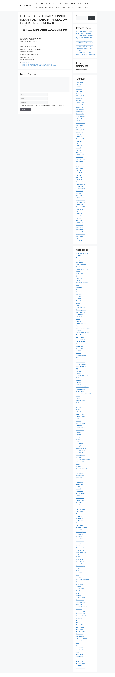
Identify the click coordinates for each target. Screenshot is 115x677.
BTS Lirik (78, 296)
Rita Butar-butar (80, 548)
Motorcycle (79, 495)
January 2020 (80, 179)
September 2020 (80, 166)
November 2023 (80, 111)
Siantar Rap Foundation (82, 579)
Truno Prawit (79, 634)
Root (77, 554)
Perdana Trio (79, 518)
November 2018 (80, 202)
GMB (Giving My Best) (82, 375)
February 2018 (80, 222)
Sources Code (80, 600)
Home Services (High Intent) (83, 393)
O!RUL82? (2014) (80, 509)
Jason (77, 418)
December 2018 (80, 200)
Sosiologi (78, 595)
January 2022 (79, 132)
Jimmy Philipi (79, 425)
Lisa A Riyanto (80, 461)
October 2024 (80, 107)
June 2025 (79, 98)
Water (53, 3)
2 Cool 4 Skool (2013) (82, 253)
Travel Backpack (80, 627)
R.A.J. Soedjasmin (81, 532)
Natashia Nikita (80, 500)
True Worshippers (80, 631)
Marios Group (79, 473)
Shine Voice (79, 572)
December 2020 (80, 159)
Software (78, 586)
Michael (78, 486)
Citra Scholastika (80, 314)
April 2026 (79, 91)
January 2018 (79, 225)
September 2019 (80, 188)
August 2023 (79, 118)
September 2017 (80, 234)
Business (78, 298)
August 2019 (79, 191)
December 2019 (80, 182)
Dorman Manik (80, 346)
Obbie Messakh (80, 511)
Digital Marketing (80, 339)
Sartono (78, 568)
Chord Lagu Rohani (81, 310)
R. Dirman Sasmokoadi (82, 527)
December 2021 (80, 134)
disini (49, 35)
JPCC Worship (80, 430)
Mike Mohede (79, 491)
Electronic (78, 353)
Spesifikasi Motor (80, 602)
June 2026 (79, 86)
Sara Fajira (79, 563)
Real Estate (79, 543)
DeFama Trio (79, 330)
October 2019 (79, 186)
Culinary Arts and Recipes (40, 7)
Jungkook (78, 434)
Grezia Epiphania (80, 382)
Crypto (78, 325)
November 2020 (80, 161)
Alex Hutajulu (79, 262)
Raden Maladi (80, 536)
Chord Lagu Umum (81, 312)
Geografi (78, 373)
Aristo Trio (79, 278)
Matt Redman (79, 482)
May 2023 (79, 120)
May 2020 (79, 175)
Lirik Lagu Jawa (80, 452)
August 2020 (79, 168)
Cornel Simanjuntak (81, 323)
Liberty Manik (79, 446)
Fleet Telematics (80, 362)
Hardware (78, 384)
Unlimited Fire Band (81, 638)
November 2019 (80, 184)
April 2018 (78, 218)
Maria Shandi (79, 470)
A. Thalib (78, 255)
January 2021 (79, 157)
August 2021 (79, 141)
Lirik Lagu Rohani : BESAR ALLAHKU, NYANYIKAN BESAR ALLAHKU (37, 64)
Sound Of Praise (80, 597)
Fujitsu (78, 369)
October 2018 (79, 204)
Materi (78, 480)
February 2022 (80, 129)
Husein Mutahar (80, 400)
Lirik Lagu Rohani (25, 62)
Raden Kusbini (80, 534)
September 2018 (80, 207)
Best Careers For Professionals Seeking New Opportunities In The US (85, 37)
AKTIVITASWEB (26, 5)
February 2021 (80, 154)
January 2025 (79, 105)
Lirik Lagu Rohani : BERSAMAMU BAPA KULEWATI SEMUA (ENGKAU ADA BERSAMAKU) (41, 65)
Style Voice (79, 604)
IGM (77, 405)
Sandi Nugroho (80, 561)
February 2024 (80, 109)
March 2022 (79, 127)
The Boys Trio (79, 620)
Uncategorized (80, 636)
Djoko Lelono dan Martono (83, 344)
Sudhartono (79, 609)
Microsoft (78, 489)
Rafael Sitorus (80, 538)
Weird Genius (79, 654)
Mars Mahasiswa (80, 475)
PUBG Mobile (79, 525)
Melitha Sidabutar (81, 484)
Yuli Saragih (79, 665)
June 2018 (79, 213)
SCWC (77, 570)
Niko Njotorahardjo (81, 504)
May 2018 (78, 216)
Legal (77, 441)
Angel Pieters (79, 273)
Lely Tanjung (79, 443)
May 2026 (79, 89)
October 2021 (79, 136)
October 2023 (80, 114)
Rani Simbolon (80, 541)
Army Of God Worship (82, 282)
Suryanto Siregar (80, 611)
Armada (78, 280)
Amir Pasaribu (80, 267)
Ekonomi (78, 350)
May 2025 (78, 100)
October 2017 (79, 231)
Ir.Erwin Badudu (80, 412)
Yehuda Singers (80, 661)
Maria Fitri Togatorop (81, 468)
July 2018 (78, 211)
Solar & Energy (71, 7)
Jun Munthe (79, 432)
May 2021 (78, 148)
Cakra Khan (79, 301)
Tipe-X (78, 622)
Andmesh (78, 271)
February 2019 (80, 197)
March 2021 (79, 152)
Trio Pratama (79, 629)
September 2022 (80, 123)
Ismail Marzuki (80, 414)
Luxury (63, 7)
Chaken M (79, 305)
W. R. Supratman (80, 649)
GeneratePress (66, 675)
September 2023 (80, 116)
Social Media (79, 584)
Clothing (78, 319)
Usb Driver (79, 640)
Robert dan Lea (80, 550)
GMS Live (78, 378)
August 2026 (79, 82)
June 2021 (79, 145)
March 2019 (79, 195)
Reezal (78, 545)
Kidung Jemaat (80, 436)
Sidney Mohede (80, 582)
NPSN (77, 507)
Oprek (77, 514)
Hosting (51, 7)
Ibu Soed (78, 403)
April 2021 (78, 150)
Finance (78, 359)
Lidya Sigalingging (81, 448)
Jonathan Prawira (81, 427)
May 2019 (78, 193)
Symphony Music (80, 613)
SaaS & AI (80, 7)
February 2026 (80, 95)
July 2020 (78, 170)
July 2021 (78, 143)
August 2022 (79, 125)
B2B (77, 289)
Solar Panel (79, 591)
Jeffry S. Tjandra (80, 423)
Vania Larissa (79, 647)
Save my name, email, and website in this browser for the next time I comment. (43, 105)
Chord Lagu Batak (81, 307)
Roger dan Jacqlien (81, 552)
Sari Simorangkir (80, 566)
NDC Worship (79, 502)
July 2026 (78, 84)
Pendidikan (79, 516)
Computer (78, 321)
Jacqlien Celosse (80, 416)
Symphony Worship (81, 615)
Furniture (78, 371)
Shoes (79, 3)
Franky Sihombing (81, 364)
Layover (78, 439)
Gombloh (78, 380)
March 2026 (79, 93)
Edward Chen (79, 348)
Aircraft (59, 3)
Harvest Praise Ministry (82, 387)
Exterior (42, 3)
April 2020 (79, 177)
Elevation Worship (81, 355)
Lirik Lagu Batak (80, 450)
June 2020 (79, 173)
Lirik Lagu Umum (80, 457)
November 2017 (80, 229)
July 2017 (78, 238)
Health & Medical (80, 389)
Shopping (78, 577)
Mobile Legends (80, 493)
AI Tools (57, 7)
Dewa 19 (78, 335)
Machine (73, 3)
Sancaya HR (79, 559)
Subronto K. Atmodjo (81, 606)
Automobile (79, 287)
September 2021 (80, 139)
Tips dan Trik (79, 625)
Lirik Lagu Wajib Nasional (83, 459)
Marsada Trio (79, 477)
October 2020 (80, 163)
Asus (77, 285)
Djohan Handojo (80, 341)
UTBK (77, 643)
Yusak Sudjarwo (80, 668)
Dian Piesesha (80, 337)
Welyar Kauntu (80, 656)
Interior (48, 3)
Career (86, 7)
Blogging (78, 294)
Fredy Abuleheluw (81, 366)
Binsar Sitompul (80, 291)
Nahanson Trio (80, 498)
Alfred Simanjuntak (81, 264)
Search (78, 15)
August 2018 (79, 209)
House (78, 398)
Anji (77, 276)
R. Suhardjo (79, 529)
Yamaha (78, 659)
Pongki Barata (80, 520)
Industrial (66, 3)
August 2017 (79, 236)
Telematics (85, 3)
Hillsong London (80, 391)
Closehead (79, 316)
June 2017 (79, 241)
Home (35, 3)
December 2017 (80, 227)
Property (78, 523)
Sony (77, 593)
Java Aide (78, 421)
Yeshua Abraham (80, 663)
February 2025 (80, 102)
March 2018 (79, 220)
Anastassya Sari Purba (82, 269)
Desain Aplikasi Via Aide (82, 332)
